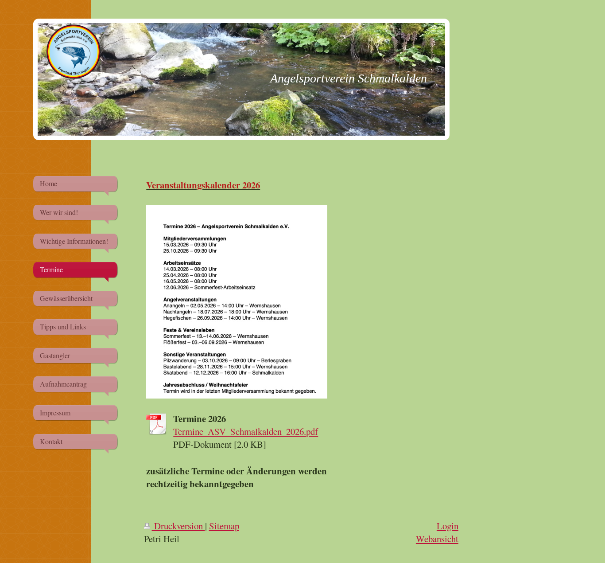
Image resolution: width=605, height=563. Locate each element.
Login (447, 526)
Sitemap (224, 526)
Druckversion (178, 526)
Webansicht (437, 538)
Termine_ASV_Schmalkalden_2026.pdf (245, 431)
